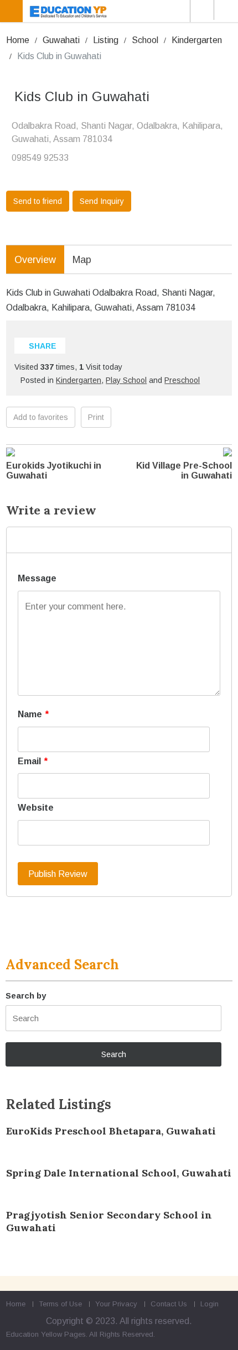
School (145, 40)
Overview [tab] (35, 259)
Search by (26, 995)
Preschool (182, 380)
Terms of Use (60, 1304)
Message (37, 578)
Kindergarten (197, 40)
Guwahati (61, 40)
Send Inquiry (102, 201)
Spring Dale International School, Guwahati (118, 1173)
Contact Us (169, 1304)
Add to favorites (40, 417)
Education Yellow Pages (46, 1334)
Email (33, 761)
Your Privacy (116, 1304)
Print (96, 417)
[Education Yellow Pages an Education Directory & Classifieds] (121, 11)
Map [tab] (82, 259)
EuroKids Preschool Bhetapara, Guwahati (111, 1131)
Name (33, 714)
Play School (126, 380)
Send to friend (37, 201)
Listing (105, 40)
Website (36, 807)
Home (17, 40)
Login (209, 1304)
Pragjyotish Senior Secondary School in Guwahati (109, 1221)
